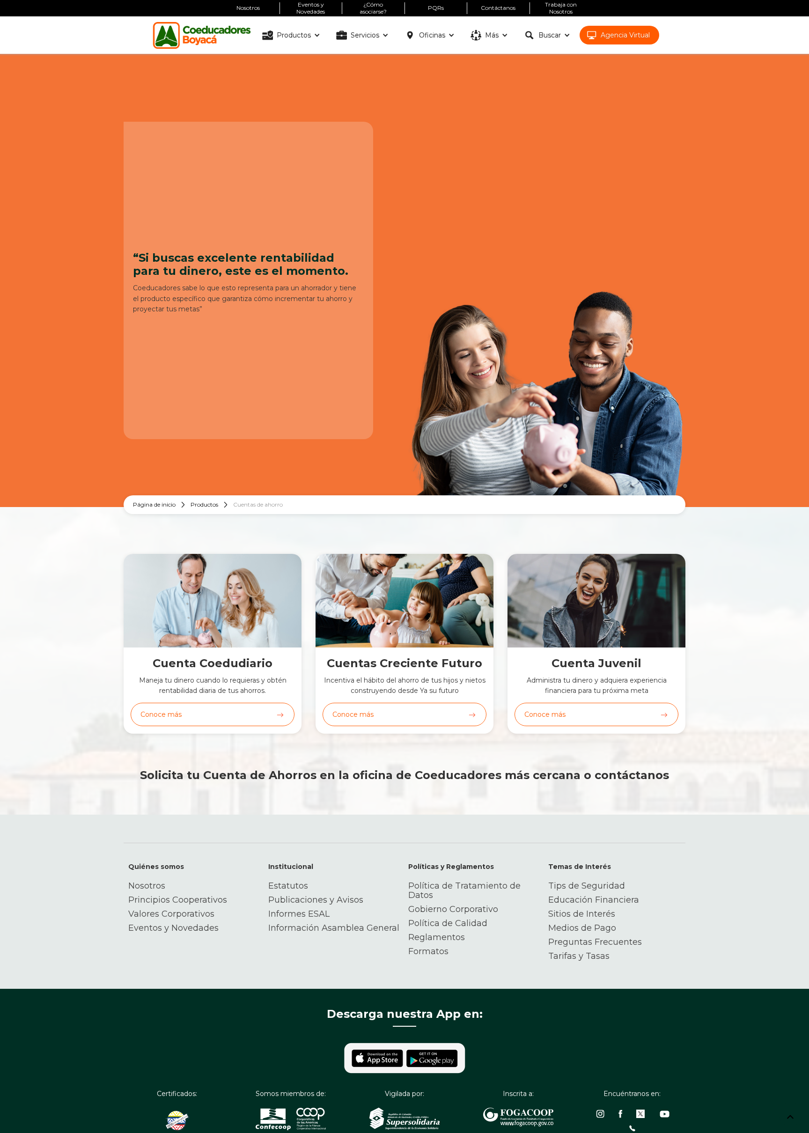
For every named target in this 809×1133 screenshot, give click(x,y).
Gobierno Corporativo (453, 909)
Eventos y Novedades (173, 928)
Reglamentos (436, 937)
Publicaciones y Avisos (315, 900)
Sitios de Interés (581, 914)
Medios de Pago (582, 928)
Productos (204, 504)
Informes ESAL (299, 914)
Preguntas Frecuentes (595, 942)
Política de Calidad (447, 923)
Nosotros (146, 885)
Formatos (428, 951)
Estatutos (288, 885)
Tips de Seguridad (586, 885)
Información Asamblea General (333, 928)
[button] (293, 35)
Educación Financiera (593, 900)
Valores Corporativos (171, 914)
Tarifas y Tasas (579, 956)
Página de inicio (154, 504)
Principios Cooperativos (177, 900)
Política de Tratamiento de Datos (464, 890)
